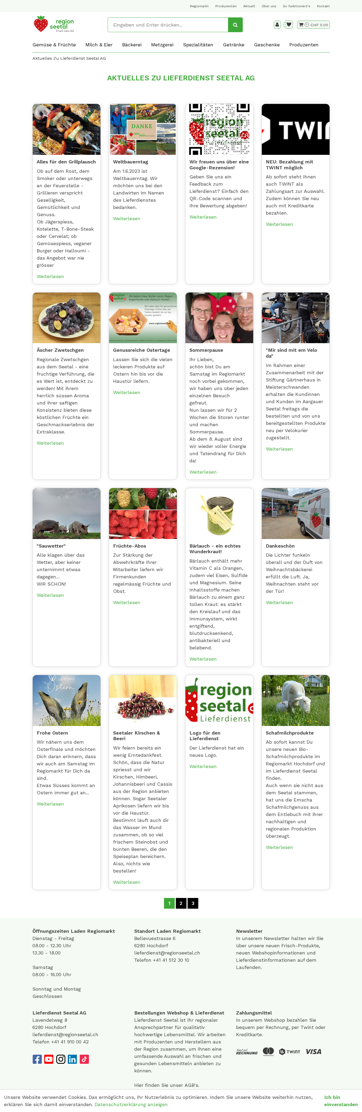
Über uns (269, 6)
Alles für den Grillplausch (66, 161)
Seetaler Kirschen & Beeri (136, 736)
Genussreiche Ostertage (141, 350)
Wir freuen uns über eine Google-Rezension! (219, 164)
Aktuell (249, 6)
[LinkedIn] (72, 1059)
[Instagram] (60, 1059)
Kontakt (323, 6)
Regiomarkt (199, 6)
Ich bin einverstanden (341, 1100)
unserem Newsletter (266, 938)
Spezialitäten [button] (198, 44)
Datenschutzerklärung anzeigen (131, 1104)
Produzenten (226, 6)
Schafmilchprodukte (290, 733)
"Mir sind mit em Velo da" (291, 353)
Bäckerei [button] (131, 44)
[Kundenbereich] (277, 24)
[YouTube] (48, 1059)
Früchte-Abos (129, 546)
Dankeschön (280, 546)
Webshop (178, 1013)
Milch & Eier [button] (99, 44)
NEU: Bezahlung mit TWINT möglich (289, 164)
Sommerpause (206, 350)
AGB (190, 1085)
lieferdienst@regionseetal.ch (167, 953)
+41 (157, 960)
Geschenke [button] (267, 44)
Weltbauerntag (130, 161)
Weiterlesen (50, 276)
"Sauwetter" (51, 546)
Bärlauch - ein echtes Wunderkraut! (215, 549)
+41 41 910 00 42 (70, 1041)
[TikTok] (84, 1059)
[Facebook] (37, 1059)
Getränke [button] (233, 44)
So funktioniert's (296, 6)
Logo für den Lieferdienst (205, 736)
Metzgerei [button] (162, 44)
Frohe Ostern (52, 733)
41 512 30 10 (175, 960)
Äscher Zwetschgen (60, 350)
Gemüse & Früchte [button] (54, 44)
